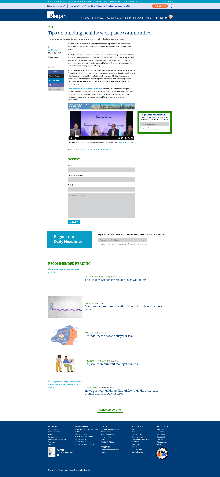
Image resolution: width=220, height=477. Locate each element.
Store (50, 445)
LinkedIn (160, 429)
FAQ (50, 434)
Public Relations (107, 432)
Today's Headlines (145, 128)
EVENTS (132, 18)
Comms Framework (129, 1)
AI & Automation (107, 434)
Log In (170, 1)
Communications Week (110, 449)
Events (134, 429)
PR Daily (50, 1)
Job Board (136, 447)
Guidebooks (137, 434)
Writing (124, 18)
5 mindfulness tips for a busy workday (109, 336)
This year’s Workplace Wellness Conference (85, 89)
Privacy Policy (53, 437)
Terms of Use (165, 129)
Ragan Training (60, 1)
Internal (84, 18)
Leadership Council (101, 1)
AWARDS (140, 18)
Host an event (137, 437)
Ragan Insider (80, 439)
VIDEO (51, 27)
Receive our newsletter (57, 439)
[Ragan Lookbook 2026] (60, 452)
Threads (160, 432)
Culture (115, 18)
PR (91, 18)
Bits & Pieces (80, 441)
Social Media (103, 18)
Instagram (161, 434)
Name (70, 165)
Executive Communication (97, 277)
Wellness (109, 149)
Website (71, 185)
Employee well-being (97, 149)
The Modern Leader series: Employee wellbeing (115, 279)
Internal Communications (110, 429)
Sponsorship (137, 449)
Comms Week (115, 1)
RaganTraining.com (125, 142)
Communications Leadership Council (86, 430)
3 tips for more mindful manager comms (111, 364)
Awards (135, 432)
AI (95, 18)
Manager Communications (97, 361)
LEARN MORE (160, 6)
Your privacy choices (162, 443)
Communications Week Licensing (141, 440)
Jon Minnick (53, 50)
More (148, 18)
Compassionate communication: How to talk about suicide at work (124, 308)
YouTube (160, 439)
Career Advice (91, 387)
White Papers (137, 452)
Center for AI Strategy (76, 1)
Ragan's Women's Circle (84, 444)
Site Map (51, 442)
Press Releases (54, 432)
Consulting (136, 444)
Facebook (161, 437)
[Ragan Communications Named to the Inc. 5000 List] (170, 16)
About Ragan (53, 429)
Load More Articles (110, 410)
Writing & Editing (107, 442)
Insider (89, 1)
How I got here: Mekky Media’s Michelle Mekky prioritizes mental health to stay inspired (121, 392)
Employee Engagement (81, 149)
